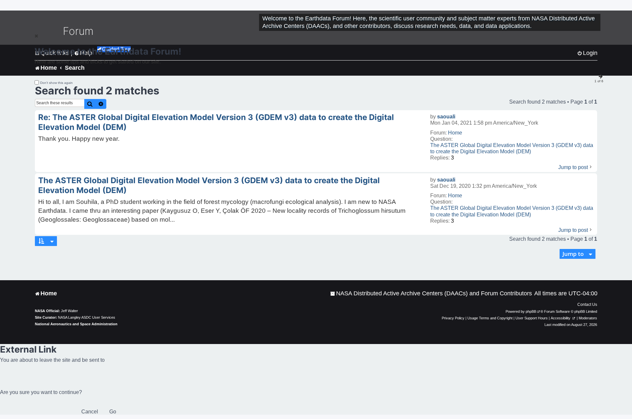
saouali (446, 116)
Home (455, 133)
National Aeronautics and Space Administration (76, 324)
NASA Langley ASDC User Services (86, 317)
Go (112, 411)
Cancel (89, 411)
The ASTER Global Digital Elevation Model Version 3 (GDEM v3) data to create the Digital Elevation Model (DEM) (511, 148)
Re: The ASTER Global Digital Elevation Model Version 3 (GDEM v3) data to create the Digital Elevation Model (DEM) (216, 122)
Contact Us (587, 304)
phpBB (531, 311)
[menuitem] (431, 293)
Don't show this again (56, 83)
